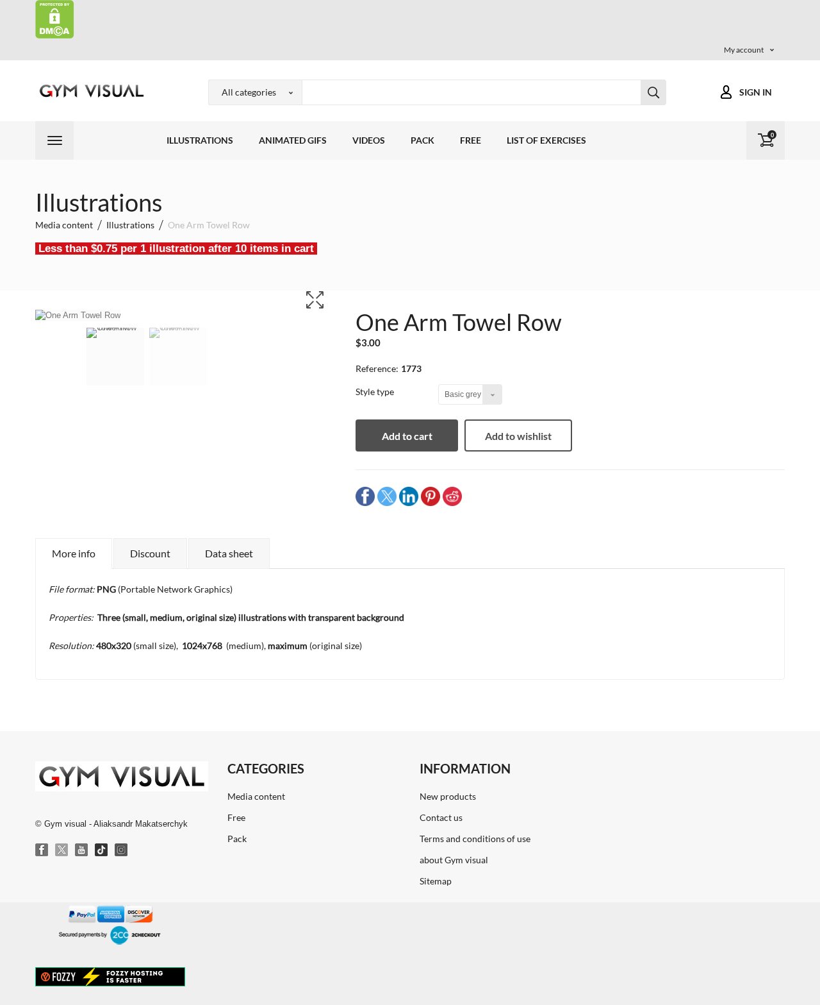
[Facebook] (42, 850)
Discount (150, 553)
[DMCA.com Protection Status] (54, 18)
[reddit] (452, 496)
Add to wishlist (518, 436)
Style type (376, 391)
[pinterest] (430, 496)
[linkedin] (408, 496)
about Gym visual (454, 859)
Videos (368, 140)
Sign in (755, 92)
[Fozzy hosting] (110, 976)
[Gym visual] (89, 90)
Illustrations (200, 140)
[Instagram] (122, 850)
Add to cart (407, 436)
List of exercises (546, 140)
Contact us (441, 817)
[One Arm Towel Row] (115, 365)
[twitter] (387, 496)
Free (470, 140)
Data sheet (229, 553)
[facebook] (365, 496)
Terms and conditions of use (475, 838)
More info (73, 553)
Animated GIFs (293, 140)
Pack (422, 140)
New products (448, 796)
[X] (62, 850)
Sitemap (436, 880)
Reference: (377, 368)
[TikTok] (102, 850)
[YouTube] (82, 850)
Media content (256, 796)
